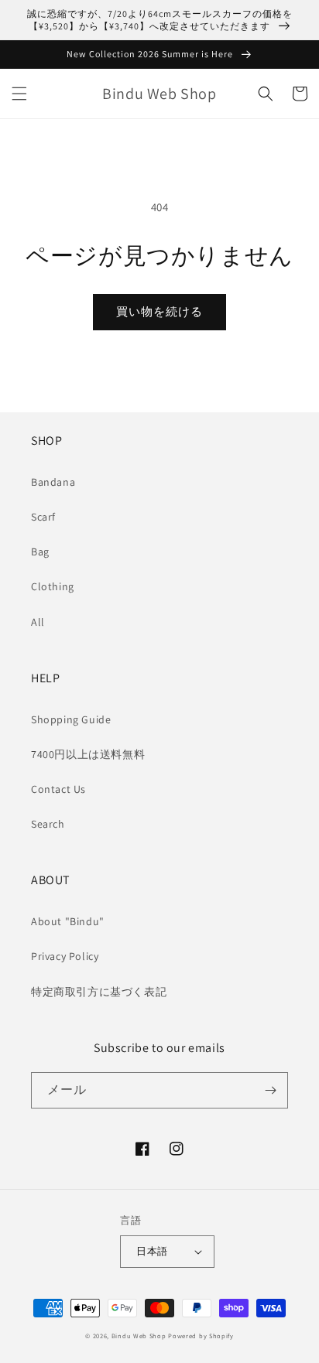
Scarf (43, 517)
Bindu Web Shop (138, 1335)
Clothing (52, 586)
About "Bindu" (68, 921)
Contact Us (58, 789)
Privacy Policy (64, 956)
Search (48, 824)
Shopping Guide (71, 719)
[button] (19, 94)
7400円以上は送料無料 (88, 754)
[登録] (270, 1090)
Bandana (53, 482)
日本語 (151, 1251)
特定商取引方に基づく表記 (98, 992)
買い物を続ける (159, 311)
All (38, 622)
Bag (40, 552)
